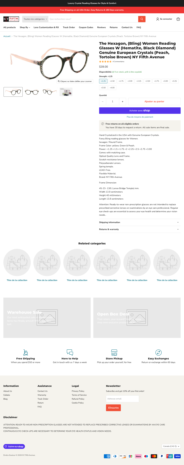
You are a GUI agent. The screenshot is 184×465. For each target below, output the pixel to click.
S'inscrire (113, 407)
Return (41, 402)
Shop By (24, 27)
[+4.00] (112, 90)
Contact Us (127, 27)
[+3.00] (165, 84)
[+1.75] (121, 84)
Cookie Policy (78, 402)
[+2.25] (139, 84)
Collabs (6, 395)
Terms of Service (79, 395)
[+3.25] (174, 84)
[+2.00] (130, 84)
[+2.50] (148, 84)
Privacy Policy (78, 391)
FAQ (139, 27)
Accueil (7, 36)
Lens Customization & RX (46, 27)
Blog (5, 399)
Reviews (101, 27)
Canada (170, 446)
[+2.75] (156, 84)
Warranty (42, 395)
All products (9, 27)
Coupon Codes (86, 27)
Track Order (69, 27)
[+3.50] (103, 90)
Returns (114, 27)
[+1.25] (103, 84)
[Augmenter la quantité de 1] (122, 101)
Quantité (103, 95)
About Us (7, 391)
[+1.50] (112, 84)
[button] (164, 19)
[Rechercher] (141, 19)
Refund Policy (78, 399)
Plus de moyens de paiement (140, 117)
